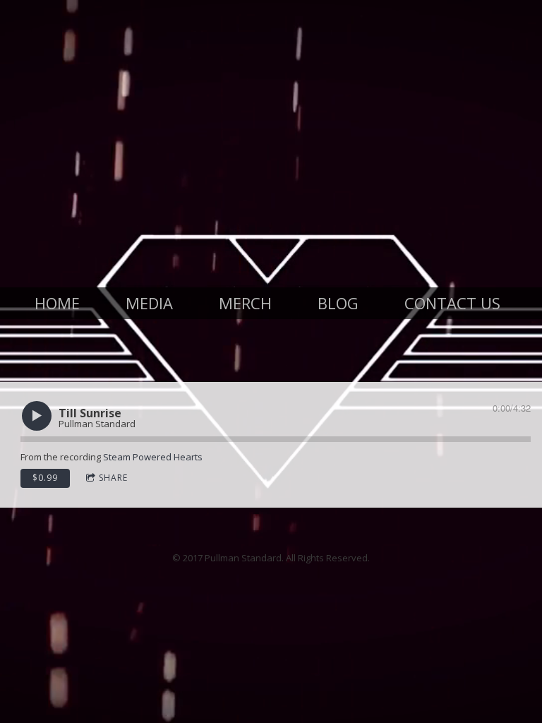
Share (113, 478)
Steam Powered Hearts (153, 456)
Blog (338, 302)
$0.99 (45, 478)
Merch (245, 302)
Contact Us (452, 302)
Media (149, 302)
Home (57, 302)
